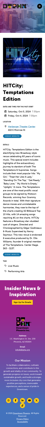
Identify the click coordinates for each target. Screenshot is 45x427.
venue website (12, 136)
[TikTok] (22, 405)
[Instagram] (8, 400)
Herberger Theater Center (21, 126)
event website (12, 254)
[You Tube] (29, 400)
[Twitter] (36, 400)
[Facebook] (15, 400)
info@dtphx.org (22, 350)
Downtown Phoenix (21, 413)
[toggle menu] (39, 6)
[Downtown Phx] (23, 324)
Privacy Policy (22, 419)
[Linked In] (22, 400)
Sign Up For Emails (22, 302)
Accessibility (22, 422)
